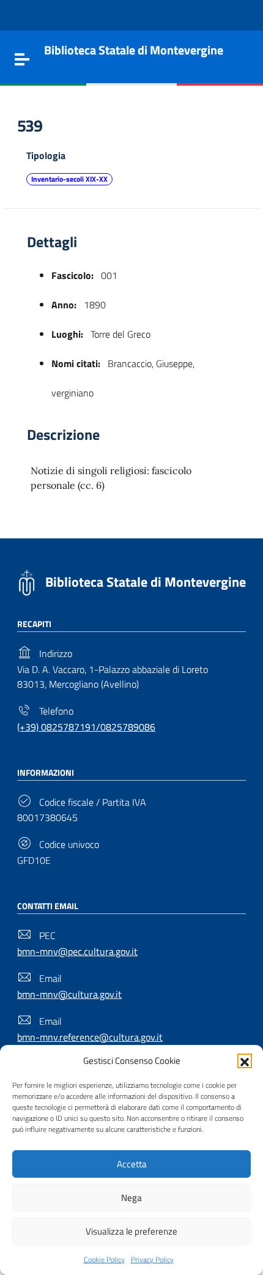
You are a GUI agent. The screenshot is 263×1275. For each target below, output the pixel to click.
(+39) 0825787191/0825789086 (86, 726)
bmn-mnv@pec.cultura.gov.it (77, 951)
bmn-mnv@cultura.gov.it (69, 994)
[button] (245, 1061)
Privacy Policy (152, 1259)
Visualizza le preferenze (131, 1231)
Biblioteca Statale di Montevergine (145, 581)
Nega (131, 1198)
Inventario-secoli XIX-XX (69, 179)
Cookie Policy (104, 1259)
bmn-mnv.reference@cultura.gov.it (90, 1037)
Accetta (132, 1164)
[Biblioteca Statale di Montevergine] (26, 581)
